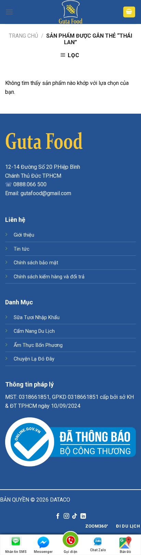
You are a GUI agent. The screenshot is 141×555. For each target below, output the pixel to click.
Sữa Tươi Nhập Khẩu (37, 317)
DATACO (60, 499)
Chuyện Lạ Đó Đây (34, 359)
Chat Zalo (98, 550)
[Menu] (9, 11)
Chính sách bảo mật (36, 263)
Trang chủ (23, 36)
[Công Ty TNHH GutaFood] (70, 12)
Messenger (43, 552)
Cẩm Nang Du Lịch (34, 331)
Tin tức (21, 249)
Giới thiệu (24, 235)
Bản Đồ (125, 552)
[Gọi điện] (71, 541)
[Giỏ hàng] (129, 12)
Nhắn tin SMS (16, 552)
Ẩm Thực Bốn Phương (38, 345)
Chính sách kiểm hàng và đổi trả (49, 277)
